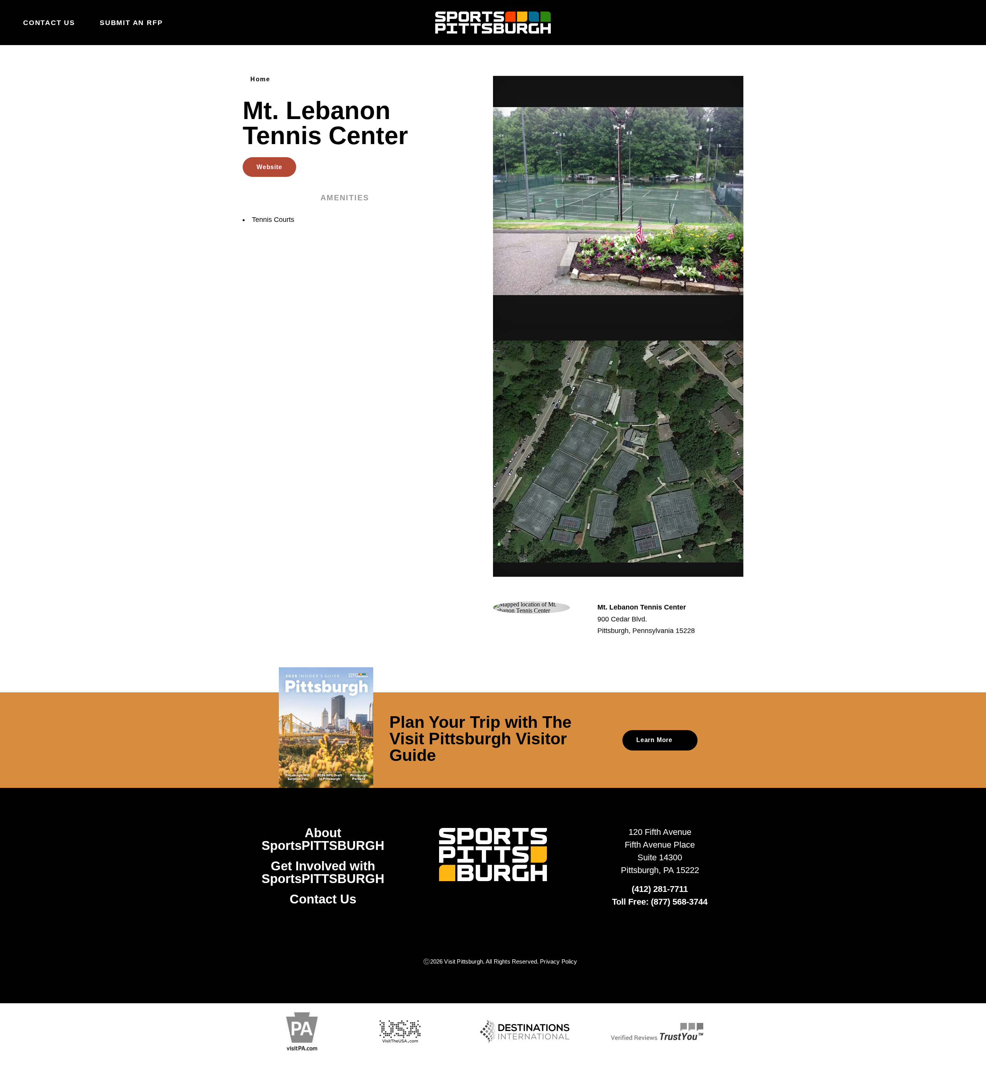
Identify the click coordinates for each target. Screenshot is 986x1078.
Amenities (344, 197)
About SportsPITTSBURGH (323, 839)
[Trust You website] (657, 1031)
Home (260, 79)
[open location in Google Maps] (531, 607)
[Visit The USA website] (399, 1031)
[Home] (493, 23)
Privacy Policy (558, 961)
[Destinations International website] (524, 1031)
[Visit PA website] (302, 1031)
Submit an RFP (131, 23)
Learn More (654, 740)
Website (269, 167)
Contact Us (49, 23)
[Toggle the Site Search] (942, 22)
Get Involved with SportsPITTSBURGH (323, 872)
